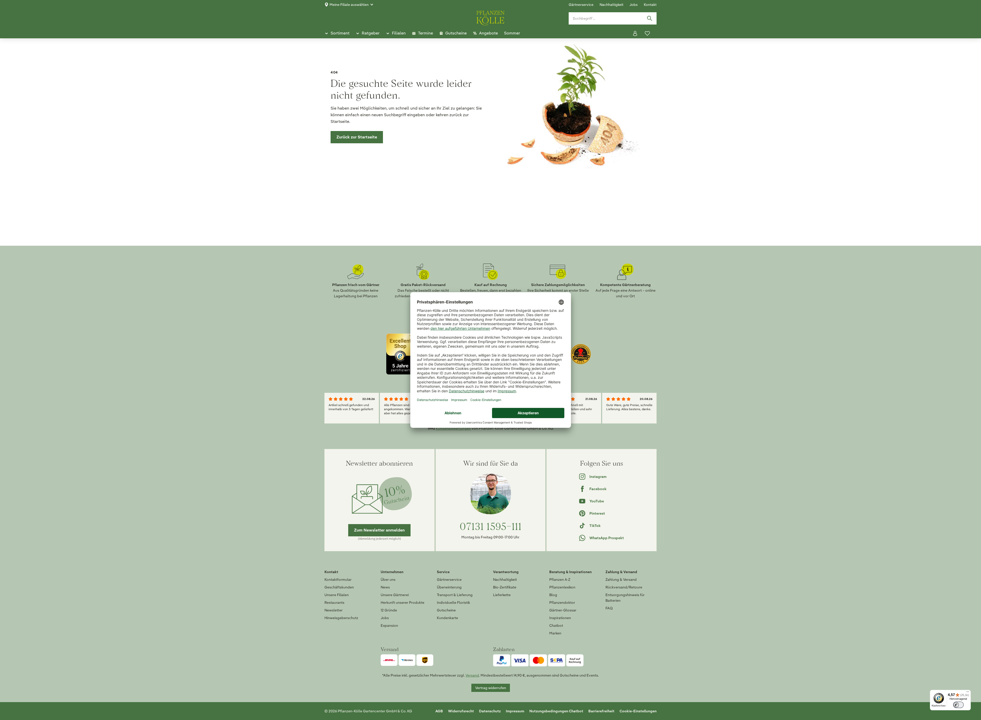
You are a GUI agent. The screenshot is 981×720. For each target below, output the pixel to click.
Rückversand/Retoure (623, 587)
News (385, 587)
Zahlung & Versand (621, 579)
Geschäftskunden (339, 587)
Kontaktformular (338, 579)
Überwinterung (449, 587)
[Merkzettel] (647, 33)
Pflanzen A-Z (559, 579)
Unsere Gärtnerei (395, 595)
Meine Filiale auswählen (349, 4)
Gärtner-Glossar (562, 610)
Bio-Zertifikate (504, 587)
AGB (439, 711)
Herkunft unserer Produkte (402, 602)
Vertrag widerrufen (490, 688)
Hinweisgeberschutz (341, 618)
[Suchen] (649, 18)
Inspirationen (560, 618)
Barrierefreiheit (601, 711)
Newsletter (333, 610)
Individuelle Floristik (453, 602)
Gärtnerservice (581, 4)
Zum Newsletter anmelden (379, 530)
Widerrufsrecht (461, 711)
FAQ (609, 608)
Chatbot (556, 625)
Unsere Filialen (336, 595)
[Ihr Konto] (635, 33)
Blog (553, 595)
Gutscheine (446, 610)
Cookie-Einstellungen (638, 711)
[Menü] (968, 693)
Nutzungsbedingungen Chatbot (556, 711)
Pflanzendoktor (562, 602)
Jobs (633, 4)
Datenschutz (490, 711)
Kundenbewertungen (453, 428)
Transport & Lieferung (455, 595)
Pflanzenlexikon (562, 587)
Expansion (389, 625)
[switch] (958, 705)
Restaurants (334, 602)
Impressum (515, 711)
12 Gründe (389, 610)
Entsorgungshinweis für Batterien (625, 598)
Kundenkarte (447, 618)
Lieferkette (502, 595)
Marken (555, 633)
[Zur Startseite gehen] (490, 17)
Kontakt (650, 4)
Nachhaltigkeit (611, 4)
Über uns (388, 579)
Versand (472, 675)
